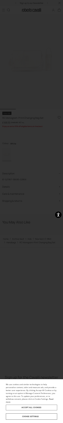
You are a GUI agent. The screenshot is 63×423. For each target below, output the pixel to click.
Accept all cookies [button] (31, 407)
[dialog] (31, 401)
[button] (31, 416)
